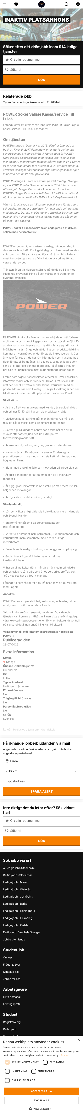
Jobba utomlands (14, 939)
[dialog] (41, 1075)
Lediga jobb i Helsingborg (19, 910)
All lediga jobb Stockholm (19, 867)
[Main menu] (4, 4)
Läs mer (64, 1055)
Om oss (7, 957)
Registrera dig (12, 1022)
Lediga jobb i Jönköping (18, 896)
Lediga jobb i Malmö (15, 882)
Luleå (7, 729)
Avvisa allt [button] (41, 1100)
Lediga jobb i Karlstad (16, 925)
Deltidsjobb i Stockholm (17, 875)
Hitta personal (11, 996)
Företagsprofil (11, 1004)
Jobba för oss (11, 978)
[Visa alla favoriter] (16, 4)
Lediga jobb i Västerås (17, 889)
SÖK (41, 80)
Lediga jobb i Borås (15, 903)
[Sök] (68, 4)
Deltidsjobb (10, 1029)
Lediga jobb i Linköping (17, 918)
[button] (41, 1109)
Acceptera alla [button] (41, 1091)
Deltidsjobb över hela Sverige (21, 932)
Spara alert (41, 791)
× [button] (78, 1039)
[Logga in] (78, 4)
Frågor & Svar (11, 964)
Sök (41, 841)
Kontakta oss (11, 971)
